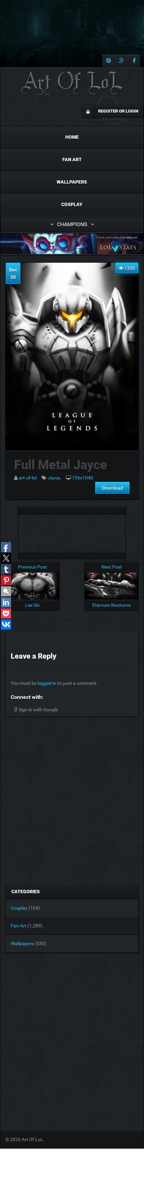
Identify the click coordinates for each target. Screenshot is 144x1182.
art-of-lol (28, 477)
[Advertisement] (72, 530)
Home (72, 137)
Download (112, 487)
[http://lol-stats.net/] (72, 244)
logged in (47, 683)
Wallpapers (72, 182)
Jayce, (54, 477)
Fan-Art (18, 925)
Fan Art (72, 159)
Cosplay (71, 204)
